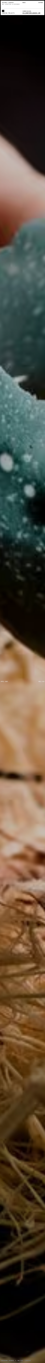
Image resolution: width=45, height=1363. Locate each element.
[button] (32, 2)
